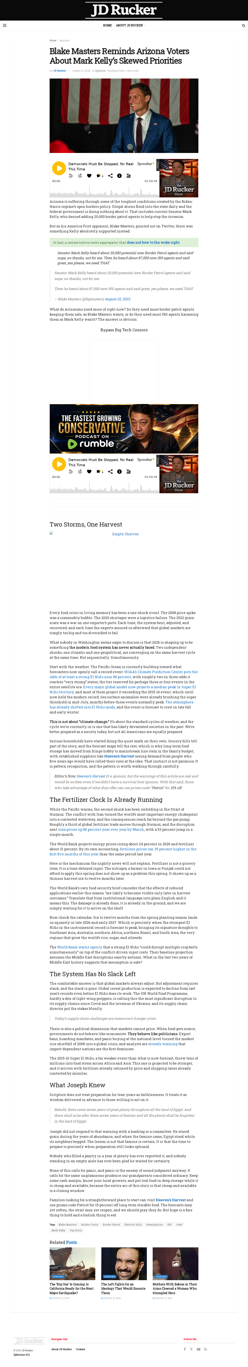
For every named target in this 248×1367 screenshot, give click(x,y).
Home (107, 25)
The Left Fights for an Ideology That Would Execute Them (123, 1288)
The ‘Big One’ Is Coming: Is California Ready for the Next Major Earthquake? (72, 1288)
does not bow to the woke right (153, 242)
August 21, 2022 (81, 70)
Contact (80, 1349)
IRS (169, 1224)
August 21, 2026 (60, 1298)
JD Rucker (59, 70)
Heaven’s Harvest (119, 756)
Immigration (154, 1224)
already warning (162, 1043)
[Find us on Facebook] (185, 1349)
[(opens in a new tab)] (72, 1263)
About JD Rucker (129, 25)
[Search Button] (243, 25)
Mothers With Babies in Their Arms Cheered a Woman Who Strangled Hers (175, 1288)
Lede (179, 1224)
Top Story (76, 1230)
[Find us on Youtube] (198, 1349)
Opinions (64, 40)
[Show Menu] (4, 25)
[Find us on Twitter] (191, 1349)
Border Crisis (89, 1224)
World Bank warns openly (79, 947)
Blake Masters (68, 1224)
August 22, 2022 (117, 299)
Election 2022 (133, 1224)
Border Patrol (111, 1224)
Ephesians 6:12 (22, 1354)
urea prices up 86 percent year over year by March (101, 829)
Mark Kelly (58, 1230)
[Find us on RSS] (205, 1349)
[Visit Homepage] (124, 10)
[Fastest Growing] (124, 428)
